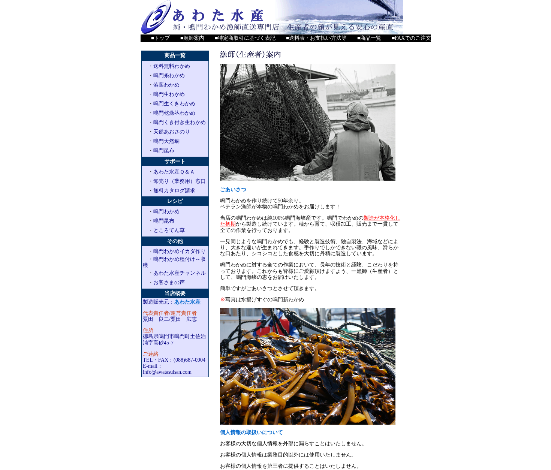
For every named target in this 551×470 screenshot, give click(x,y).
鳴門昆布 (163, 150)
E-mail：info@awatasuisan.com (167, 369)
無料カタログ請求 (174, 190)
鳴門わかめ (166, 211)
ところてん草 (169, 230)
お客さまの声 (169, 282)
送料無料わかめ (171, 66)
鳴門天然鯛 (166, 141)
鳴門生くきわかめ (174, 103)
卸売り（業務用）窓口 (179, 181)
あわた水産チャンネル (179, 273)
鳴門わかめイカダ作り (179, 251)
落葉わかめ (166, 85)
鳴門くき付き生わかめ (179, 122)
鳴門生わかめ (169, 94)
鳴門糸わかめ (169, 75)
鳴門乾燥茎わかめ (174, 113)
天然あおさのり (171, 132)
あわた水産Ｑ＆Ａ (174, 172)
